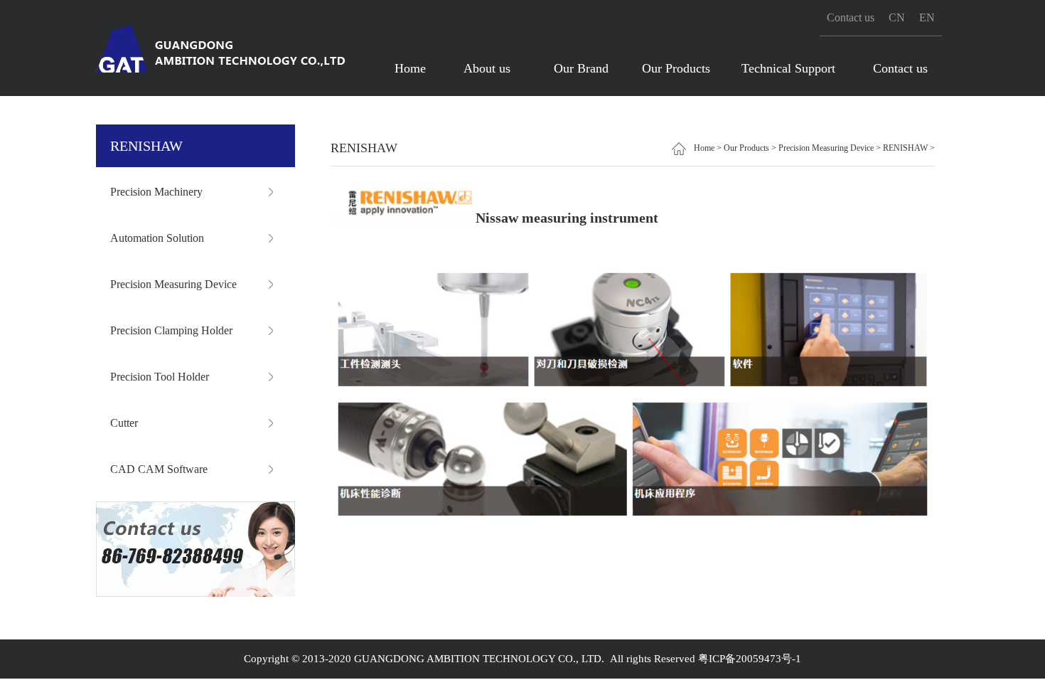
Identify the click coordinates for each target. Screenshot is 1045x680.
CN (897, 17)
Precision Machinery (156, 192)
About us (486, 68)
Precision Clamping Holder (171, 330)
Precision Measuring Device (173, 284)
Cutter (124, 423)
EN (927, 17)
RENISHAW (905, 148)
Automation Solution (157, 238)
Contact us (850, 17)
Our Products (676, 68)
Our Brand (581, 68)
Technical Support (788, 68)
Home (410, 68)
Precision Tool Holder (159, 377)
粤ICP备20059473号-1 (749, 658)
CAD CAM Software (159, 469)
